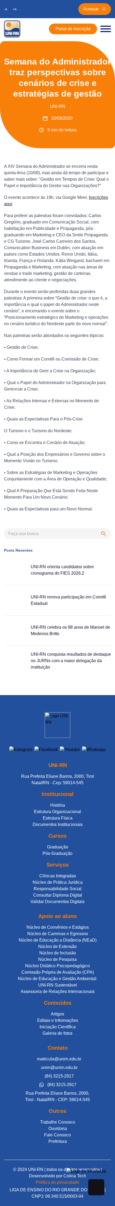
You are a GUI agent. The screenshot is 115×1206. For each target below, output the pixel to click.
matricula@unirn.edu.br (59, 1059)
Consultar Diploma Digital (57, 895)
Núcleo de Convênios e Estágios (57, 927)
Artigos (57, 1014)
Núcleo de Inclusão (57, 953)
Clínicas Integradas (57, 876)
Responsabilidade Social (58, 888)
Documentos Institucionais (58, 824)
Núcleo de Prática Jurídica (58, 882)
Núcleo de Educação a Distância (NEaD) (58, 940)
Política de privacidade (57, 1182)
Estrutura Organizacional (57, 811)
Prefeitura (57, 1141)
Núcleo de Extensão (57, 946)
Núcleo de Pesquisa (57, 959)
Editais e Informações (57, 1020)
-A (5, 9)
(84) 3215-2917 (59, 1076)
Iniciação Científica (58, 1027)
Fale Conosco (57, 1135)
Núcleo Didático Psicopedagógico (57, 966)
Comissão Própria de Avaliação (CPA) (57, 972)
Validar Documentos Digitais (57, 901)
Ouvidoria (57, 1128)
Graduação (57, 847)
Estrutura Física (57, 818)
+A (15, 9)
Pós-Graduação (57, 853)
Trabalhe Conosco (57, 1122)
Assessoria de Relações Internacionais (58, 991)
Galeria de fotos (57, 1033)
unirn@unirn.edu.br (59, 1067)
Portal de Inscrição (73, 28)
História (57, 805)
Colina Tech (74, 1176)
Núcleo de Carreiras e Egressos (57, 933)
